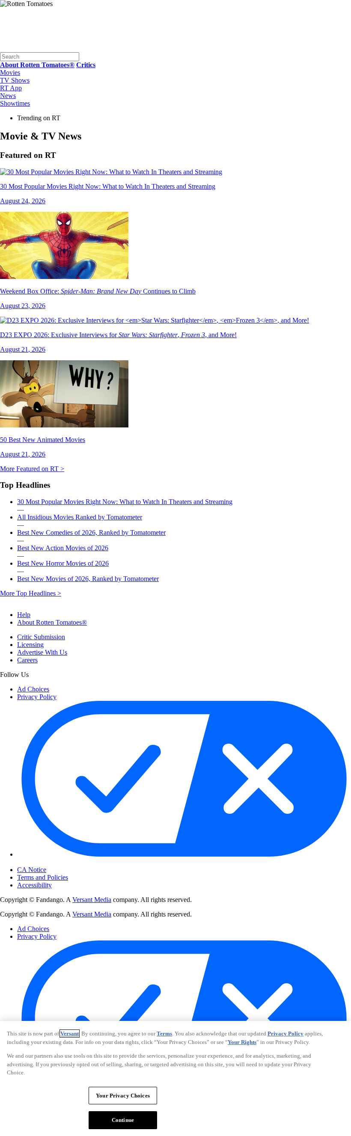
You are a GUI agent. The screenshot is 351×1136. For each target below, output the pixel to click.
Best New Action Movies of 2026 (62, 548)
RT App (11, 88)
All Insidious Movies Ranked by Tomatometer (79, 517)
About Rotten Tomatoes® (52, 622)
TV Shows (15, 80)
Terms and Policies (42, 877)
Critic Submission (41, 637)
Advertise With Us (42, 652)
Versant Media (91, 899)
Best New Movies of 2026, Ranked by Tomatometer (88, 578)
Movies (10, 72)
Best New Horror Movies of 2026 (63, 563)
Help (23, 614)
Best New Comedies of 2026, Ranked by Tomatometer (91, 532)
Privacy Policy (37, 696)
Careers (27, 660)
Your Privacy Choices (53, 863)
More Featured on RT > (32, 468)
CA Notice (31, 869)
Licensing (30, 644)
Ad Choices (33, 689)
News (8, 95)
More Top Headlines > (30, 593)
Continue (123, 1120)
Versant (69, 1033)
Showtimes (15, 103)
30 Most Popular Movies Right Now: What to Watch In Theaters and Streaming (124, 501)
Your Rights (242, 1042)
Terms (164, 1033)
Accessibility (34, 885)
